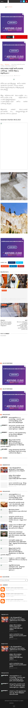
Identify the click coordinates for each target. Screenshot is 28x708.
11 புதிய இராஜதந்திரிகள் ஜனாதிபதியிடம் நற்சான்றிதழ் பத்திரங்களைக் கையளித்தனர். (17, 469)
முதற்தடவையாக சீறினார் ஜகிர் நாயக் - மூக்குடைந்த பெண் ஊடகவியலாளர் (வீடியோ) (17, 526)
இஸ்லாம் (7, 64)
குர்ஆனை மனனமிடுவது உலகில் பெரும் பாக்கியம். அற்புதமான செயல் (14, 313)
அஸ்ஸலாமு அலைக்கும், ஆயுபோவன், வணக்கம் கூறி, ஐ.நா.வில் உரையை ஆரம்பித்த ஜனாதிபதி (17, 534)
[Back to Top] (14, 706)
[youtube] (26, 1)
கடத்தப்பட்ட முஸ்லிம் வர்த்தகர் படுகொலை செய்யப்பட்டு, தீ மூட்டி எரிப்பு (18, 559)
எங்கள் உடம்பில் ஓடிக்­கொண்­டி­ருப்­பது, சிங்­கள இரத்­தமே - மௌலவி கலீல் (17, 434)
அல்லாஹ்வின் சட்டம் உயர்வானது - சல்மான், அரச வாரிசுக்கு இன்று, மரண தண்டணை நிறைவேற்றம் (16, 420)
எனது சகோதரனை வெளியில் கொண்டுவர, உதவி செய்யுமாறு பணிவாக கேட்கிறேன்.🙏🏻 (17, 451)
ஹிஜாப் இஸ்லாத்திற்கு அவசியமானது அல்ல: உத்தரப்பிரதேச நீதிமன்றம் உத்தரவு (17, 477)
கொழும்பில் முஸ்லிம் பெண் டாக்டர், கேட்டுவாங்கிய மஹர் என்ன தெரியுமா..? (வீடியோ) (16, 427)
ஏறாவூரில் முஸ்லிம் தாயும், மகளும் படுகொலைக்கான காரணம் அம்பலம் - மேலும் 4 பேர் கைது (18, 519)
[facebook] (21, 1)
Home (2, 37)
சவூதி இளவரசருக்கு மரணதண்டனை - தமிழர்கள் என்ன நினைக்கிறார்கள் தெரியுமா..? (17, 567)
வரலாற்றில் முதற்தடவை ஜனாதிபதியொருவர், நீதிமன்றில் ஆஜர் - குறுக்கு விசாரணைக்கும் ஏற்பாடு (18, 542)
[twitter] (24, 1)
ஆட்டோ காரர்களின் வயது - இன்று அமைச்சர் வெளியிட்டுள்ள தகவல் (17, 483)
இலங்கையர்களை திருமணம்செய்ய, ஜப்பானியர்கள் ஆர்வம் (18, 511)
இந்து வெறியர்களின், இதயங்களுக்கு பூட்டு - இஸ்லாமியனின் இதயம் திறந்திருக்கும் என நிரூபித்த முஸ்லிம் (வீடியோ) (12, 443)
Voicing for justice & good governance (14, 587)
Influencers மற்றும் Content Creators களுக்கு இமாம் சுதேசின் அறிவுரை (13, 284)
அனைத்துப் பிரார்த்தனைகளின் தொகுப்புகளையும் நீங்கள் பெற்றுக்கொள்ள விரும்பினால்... (14, 299)
